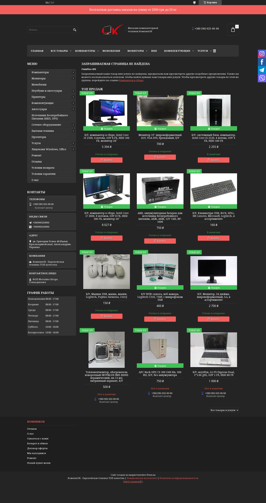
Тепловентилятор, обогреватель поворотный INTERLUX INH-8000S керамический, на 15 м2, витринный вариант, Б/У (106, 376)
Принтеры (38, 97)
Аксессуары (39, 109)
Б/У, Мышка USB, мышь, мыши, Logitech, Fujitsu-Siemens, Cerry (106, 295)
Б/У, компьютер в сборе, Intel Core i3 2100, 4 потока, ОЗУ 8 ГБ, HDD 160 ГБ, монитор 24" (106, 138)
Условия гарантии (44, 173)
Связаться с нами (37, 438)
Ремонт (36, 155)
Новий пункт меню (39, 463)
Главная (37, 50)
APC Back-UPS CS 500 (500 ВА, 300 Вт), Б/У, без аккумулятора (160, 373)
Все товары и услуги (223, 410)
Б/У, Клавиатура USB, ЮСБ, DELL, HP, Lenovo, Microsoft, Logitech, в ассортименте (214, 216)
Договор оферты (37, 448)
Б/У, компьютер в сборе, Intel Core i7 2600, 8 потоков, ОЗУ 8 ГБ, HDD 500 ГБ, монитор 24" (107, 216)
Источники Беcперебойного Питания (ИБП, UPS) (50, 117)
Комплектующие (177, 50)
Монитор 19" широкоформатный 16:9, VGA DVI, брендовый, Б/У (160, 136)
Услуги (203, 50)
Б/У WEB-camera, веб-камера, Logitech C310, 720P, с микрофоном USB (160, 297)
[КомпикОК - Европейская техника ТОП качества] (113, 29)
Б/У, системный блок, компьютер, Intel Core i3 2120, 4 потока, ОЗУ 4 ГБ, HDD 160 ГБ (214, 138)
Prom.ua (151, 474)
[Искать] (74, 30)
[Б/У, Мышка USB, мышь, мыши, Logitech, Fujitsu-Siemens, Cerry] (106, 272)
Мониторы (135, 50)
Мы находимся (36, 453)
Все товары (59, 50)
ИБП (154, 50)
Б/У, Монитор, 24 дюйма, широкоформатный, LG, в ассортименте (213, 297)
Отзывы (37, 161)
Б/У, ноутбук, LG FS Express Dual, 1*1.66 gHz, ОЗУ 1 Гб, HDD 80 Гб (214, 373)
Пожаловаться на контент (142, 478)
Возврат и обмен (37, 443)
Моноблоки (111, 50)
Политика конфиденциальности (178, 478)
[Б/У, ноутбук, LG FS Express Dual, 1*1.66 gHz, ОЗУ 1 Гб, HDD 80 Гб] (213, 350)
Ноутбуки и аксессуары (47, 90)
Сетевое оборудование (46, 124)
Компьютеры (85, 50)
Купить (108, 160)
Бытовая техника (43, 130)
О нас (35, 180)
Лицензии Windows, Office (49, 149)
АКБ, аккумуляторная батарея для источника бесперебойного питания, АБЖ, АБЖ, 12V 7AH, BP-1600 (160, 217)
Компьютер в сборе (131, 80)
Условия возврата (43, 167)
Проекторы (39, 137)
